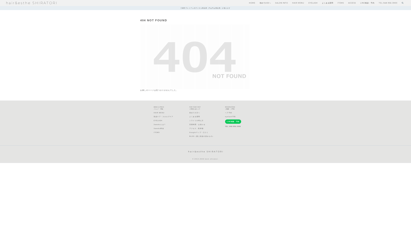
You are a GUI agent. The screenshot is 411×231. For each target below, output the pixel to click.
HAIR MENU (159, 113)
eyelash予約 (230, 116)
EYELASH (158, 120)
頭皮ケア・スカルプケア (163, 116)
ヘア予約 (228, 113)
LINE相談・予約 (233, 121)
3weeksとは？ (160, 124)
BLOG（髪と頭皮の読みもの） (201, 136)
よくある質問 (194, 116)
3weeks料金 (159, 128)
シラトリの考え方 (196, 120)
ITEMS (157, 132)
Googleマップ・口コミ (198, 132)
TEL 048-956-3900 (233, 126)
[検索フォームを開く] (402, 3)
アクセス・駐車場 (196, 128)
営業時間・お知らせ (197, 124)
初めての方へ (194, 113)
